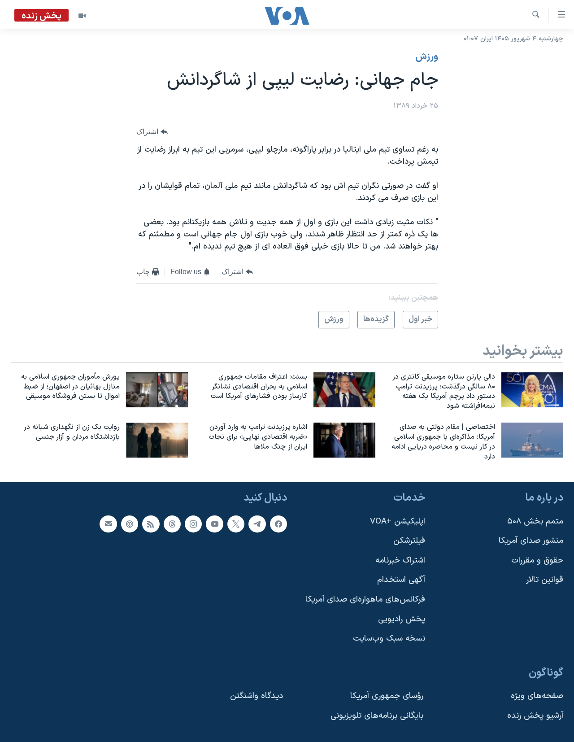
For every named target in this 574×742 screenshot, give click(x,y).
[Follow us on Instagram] (193, 523)
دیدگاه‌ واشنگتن (256, 696)
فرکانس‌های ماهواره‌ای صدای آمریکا (365, 600)
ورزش (426, 57)
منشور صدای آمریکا (531, 541)
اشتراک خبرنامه (400, 560)
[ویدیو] (82, 15)
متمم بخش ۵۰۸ (535, 521)
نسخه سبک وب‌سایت (389, 639)
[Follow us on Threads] (172, 523)
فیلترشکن (409, 541)
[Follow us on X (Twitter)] (235, 523)
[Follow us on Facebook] (278, 523)
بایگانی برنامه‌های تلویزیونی (376, 716)
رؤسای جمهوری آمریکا (386, 696)
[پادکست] (129, 523)
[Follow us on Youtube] (214, 523)
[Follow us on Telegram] (256, 523)
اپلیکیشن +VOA (397, 521)
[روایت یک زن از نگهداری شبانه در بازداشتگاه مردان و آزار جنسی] (157, 440)
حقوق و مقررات (537, 560)
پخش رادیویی (401, 619)
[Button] (152, 132)
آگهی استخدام (401, 580)
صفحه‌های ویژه (537, 696)
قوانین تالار (544, 580)
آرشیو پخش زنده (535, 716)
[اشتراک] (108, 523)
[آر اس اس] (150, 523)
